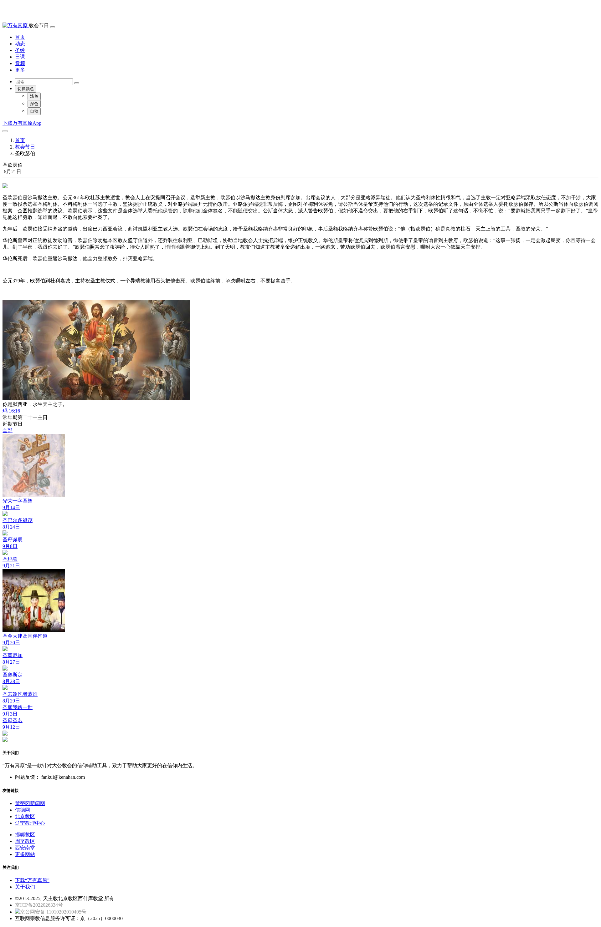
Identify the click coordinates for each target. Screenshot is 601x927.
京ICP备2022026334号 (39, 905)
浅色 (34, 96)
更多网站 (25, 854)
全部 (8, 430)
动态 (20, 43)
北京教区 (25, 816)
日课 (20, 56)
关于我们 (25, 886)
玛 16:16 (11, 410)
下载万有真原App (22, 123)
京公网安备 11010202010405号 (53, 911)
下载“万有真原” (32, 880)
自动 (34, 111)
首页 (20, 37)
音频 (20, 63)
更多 (20, 70)
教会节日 (25, 146)
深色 (34, 103)
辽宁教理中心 (30, 823)
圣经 (20, 50)
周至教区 (25, 841)
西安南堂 (25, 847)
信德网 (22, 810)
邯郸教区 (25, 834)
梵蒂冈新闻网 (30, 803)
